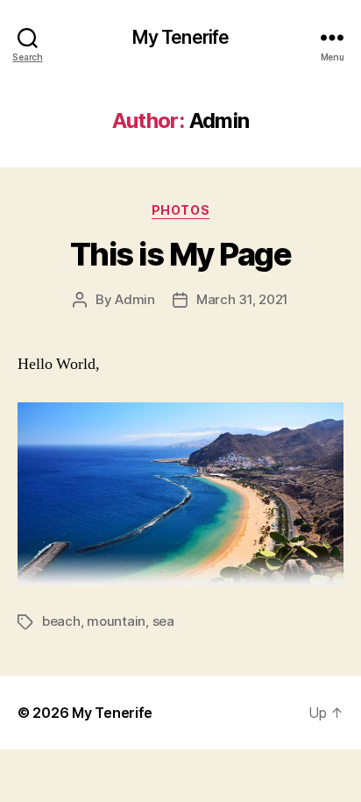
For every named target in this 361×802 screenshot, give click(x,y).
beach (61, 621)
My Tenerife (180, 37)
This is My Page (181, 254)
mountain (116, 621)
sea (163, 621)
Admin (135, 299)
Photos (180, 209)
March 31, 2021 (242, 299)
